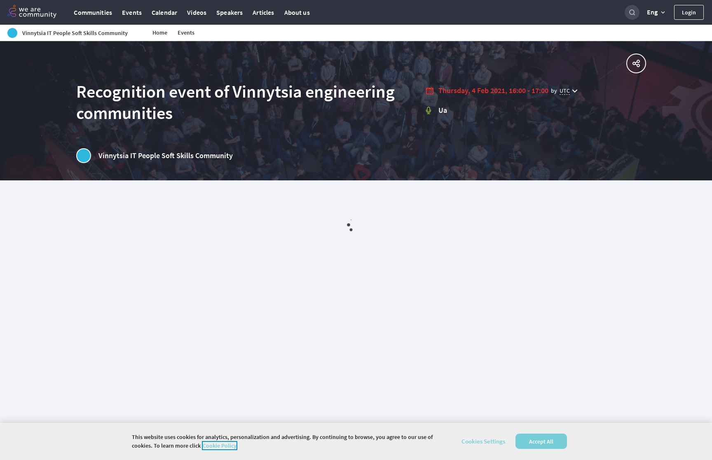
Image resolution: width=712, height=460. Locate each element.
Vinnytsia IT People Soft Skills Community (165, 155)
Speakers (229, 12)
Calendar (164, 12)
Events (132, 12)
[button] (657, 12)
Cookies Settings (483, 441)
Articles (263, 12)
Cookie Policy (220, 445)
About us (297, 12)
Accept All (541, 441)
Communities (93, 12)
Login (689, 12)
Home (160, 32)
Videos (196, 12)
